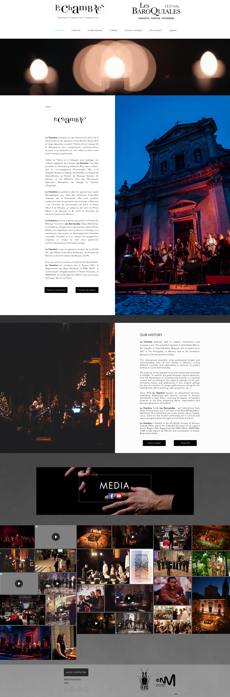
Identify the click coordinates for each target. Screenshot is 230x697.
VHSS (66, 682)
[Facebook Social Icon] (111, 496)
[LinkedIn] (79, 689)
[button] (76, 30)
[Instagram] (66, 689)
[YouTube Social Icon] (119, 496)
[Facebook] (72, 689)
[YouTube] (85, 689)
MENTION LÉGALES (72, 679)
